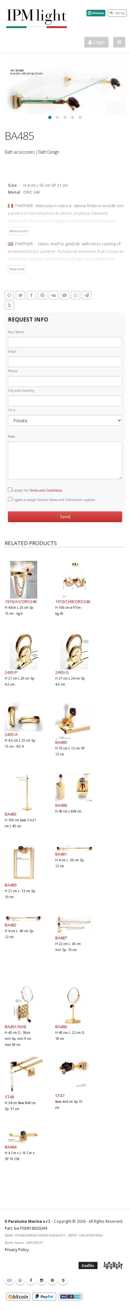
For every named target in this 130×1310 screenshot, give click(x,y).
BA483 (10, 814)
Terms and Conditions (46, 490)
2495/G (62, 672)
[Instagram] (41, 1280)
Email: (12, 351)
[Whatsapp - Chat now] (20, 1280)
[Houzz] (63, 1280)
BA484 (10, 1147)
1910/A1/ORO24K (21, 601)
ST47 (59, 1095)
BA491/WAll (15, 1026)
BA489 (10, 885)
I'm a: (12, 410)
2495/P (11, 672)
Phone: (13, 371)
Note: (12, 436)
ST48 (9, 1097)
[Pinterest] (52, 1280)
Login (98, 42)
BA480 (61, 742)
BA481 (61, 854)
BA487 (61, 938)
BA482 (10, 925)
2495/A (11, 734)
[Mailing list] (9, 1280)
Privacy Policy (17, 1249)
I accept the (37, 490)
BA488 (61, 805)
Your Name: (16, 332)
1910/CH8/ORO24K (73, 601)
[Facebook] (31, 1280)
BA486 (61, 1026)
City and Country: (21, 390)
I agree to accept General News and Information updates (53, 500)
